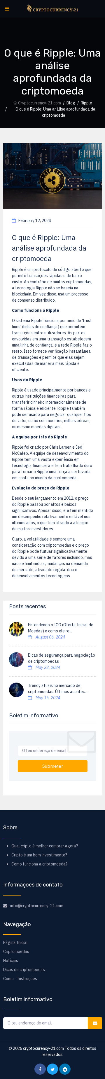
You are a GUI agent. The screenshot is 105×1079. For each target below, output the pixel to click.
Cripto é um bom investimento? (39, 855)
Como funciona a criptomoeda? (39, 864)
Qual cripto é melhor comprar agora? (44, 846)
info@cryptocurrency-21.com (36, 905)
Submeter (52, 766)
